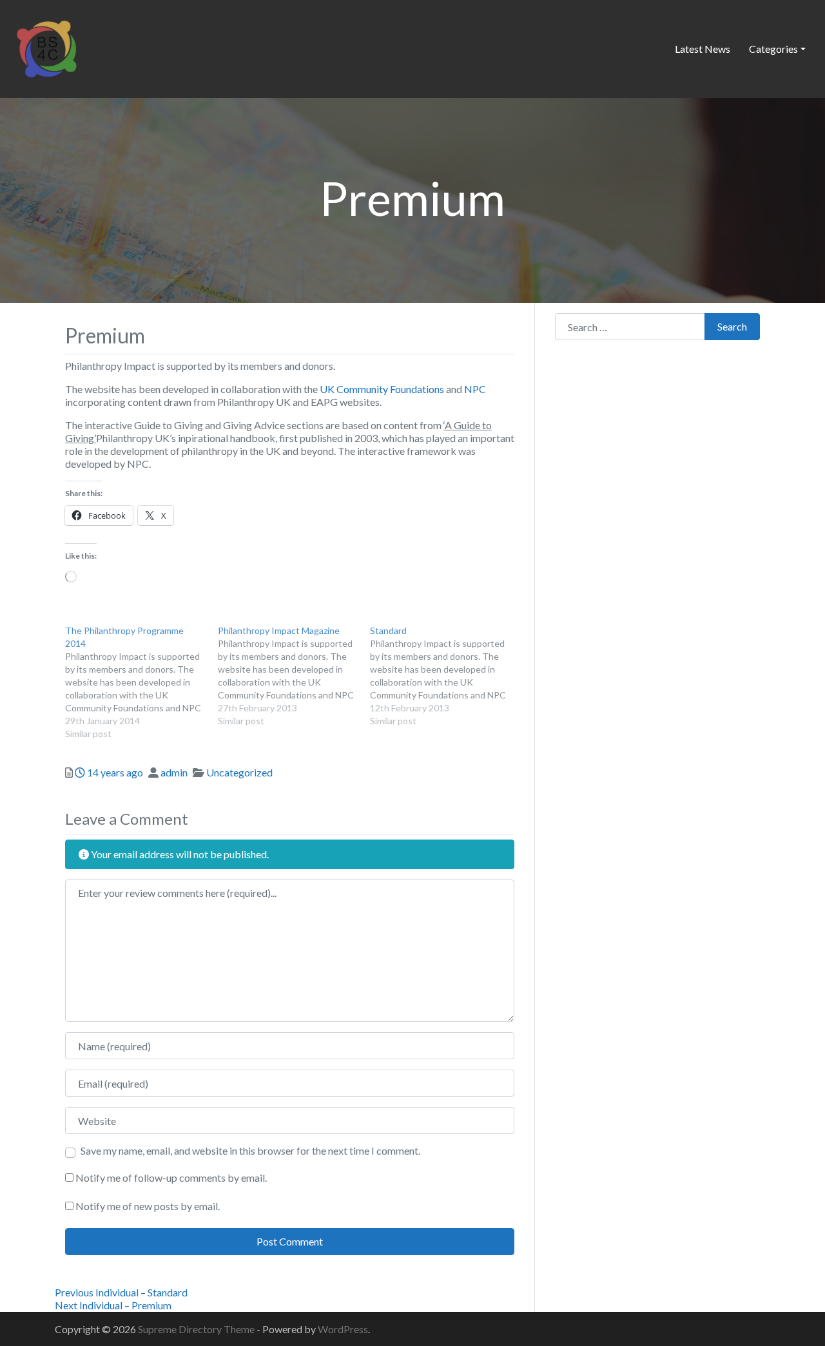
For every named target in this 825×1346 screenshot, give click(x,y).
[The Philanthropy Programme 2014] (141, 682)
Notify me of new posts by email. (147, 1206)
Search (732, 326)
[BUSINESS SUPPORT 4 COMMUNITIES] (46, 47)
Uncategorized (239, 772)
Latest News (702, 49)
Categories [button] (773, 49)
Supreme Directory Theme (197, 1329)
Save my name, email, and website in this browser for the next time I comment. (250, 1150)
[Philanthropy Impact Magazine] (294, 675)
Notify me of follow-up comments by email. (171, 1177)
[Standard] (446, 675)
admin (174, 772)
